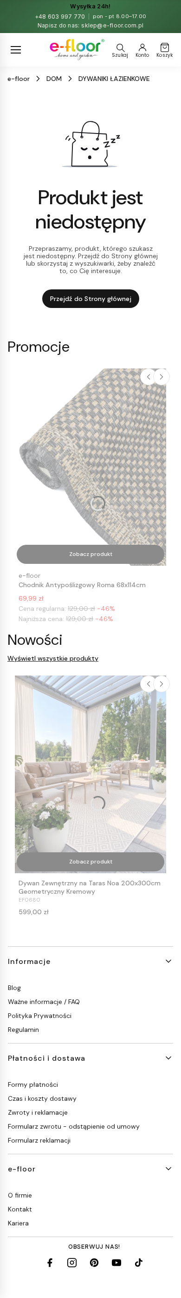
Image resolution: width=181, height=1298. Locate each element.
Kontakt (20, 1209)
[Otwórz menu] (16, 50)
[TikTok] (138, 1262)
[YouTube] (116, 1262)
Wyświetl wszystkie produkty (52, 658)
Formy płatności (33, 1084)
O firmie (20, 1195)
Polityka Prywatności (39, 1015)
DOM (54, 78)
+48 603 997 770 (60, 16)
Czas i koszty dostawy (42, 1098)
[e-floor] (76, 50)
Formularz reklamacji (39, 1140)
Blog (14, 988)
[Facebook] (49, 1262)
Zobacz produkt (90, 554)
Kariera (18, 1223)
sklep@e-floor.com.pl (112, 25)
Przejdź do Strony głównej (90, 298)
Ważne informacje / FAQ (44, 1001)
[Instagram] (72, 1262)
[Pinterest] (94, 1262)
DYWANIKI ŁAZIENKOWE (114, 78)
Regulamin (23, 1029)
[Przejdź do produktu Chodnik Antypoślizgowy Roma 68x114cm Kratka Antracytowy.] (90, 467)
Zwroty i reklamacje (38, 1112)
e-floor (18, 78)
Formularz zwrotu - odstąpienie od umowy (74, 1126)
